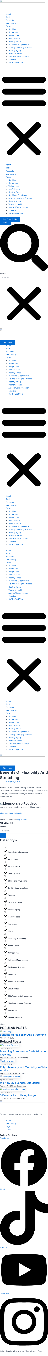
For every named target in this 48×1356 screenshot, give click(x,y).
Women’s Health (15, 53)
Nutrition (12, 29)
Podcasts (10, 20)
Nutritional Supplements (18, 44)
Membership (11, 23)
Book (8, 17)
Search (3, 273)
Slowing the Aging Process (20, 47)
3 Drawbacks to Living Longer (18, 1095)
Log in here (22, 819)
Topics (8, 26)
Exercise (12, 60)
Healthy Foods (14, 41)
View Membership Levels (11, 813)
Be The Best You (15, 63)
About (8, 14)
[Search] (3, 835)
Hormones (13, 32)
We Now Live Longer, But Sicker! (20, 1082)
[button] (24, 115)
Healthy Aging (14, 50)
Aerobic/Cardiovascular (18, 56)
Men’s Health (14, 38)
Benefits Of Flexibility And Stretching (23, 1034)
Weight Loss (13, 35)
